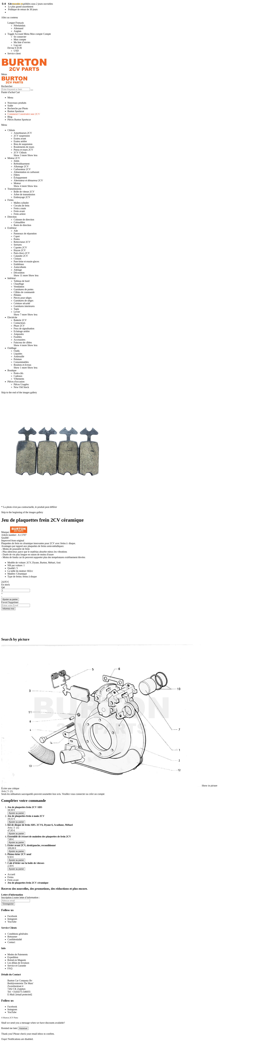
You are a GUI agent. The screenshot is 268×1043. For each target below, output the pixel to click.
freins (63, 543)
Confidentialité (14, 939)
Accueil (11, 874)
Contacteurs (19, 323)
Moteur (17, 183)
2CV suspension (22, 135)
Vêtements (19, 378)
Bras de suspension (23, 144)
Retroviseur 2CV (22, 242)
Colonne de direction (24, 219)
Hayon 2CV (20, 250)
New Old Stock (21, 387)
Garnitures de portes (23, 289)
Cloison (17, 258)
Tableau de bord (21, 281)
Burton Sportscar (15, 111)
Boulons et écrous (22, 364)
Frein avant (19, 211)
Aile (16, 230)
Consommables (21, 362)
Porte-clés (18, 373)
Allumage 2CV (21, 166)
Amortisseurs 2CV (23, 133)
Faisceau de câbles (23, 342)
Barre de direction (22, 225)
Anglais (17, 31)
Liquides (18, 353)
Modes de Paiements (17, 954)
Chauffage (19, 283)
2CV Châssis (20, 152)
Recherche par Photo (17, 108)
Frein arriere (20, 214)
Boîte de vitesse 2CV (24, 191)
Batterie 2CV (20, 320)
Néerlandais (19, 25)
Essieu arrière (20, 141)
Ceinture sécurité (22, 303)
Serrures (18, 244)
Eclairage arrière (22, 331)
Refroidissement (21, 163)
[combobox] (15, 89)
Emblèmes (19, 264)
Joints (16, 161)
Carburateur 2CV (22, 169)
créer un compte (97, 794)
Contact (11, 942)
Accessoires (19, 339)
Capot (17, 236)
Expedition (12, 957)
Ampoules (19, 334)
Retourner (12, 936)
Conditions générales (17, 933)
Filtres (17, 175)
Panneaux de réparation (25, 233)
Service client (14, 53)
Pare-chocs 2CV (22, 253)
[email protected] (24, 994)
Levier (17, 311)
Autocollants (20, 267)
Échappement (20, 177)
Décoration (19, 272)
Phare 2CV (19, 325)
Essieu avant (20, 138)
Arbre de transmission (24, 194)
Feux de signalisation (24, 328)
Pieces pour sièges (22, 297)
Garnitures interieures (24, 306)
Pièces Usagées (21, 384)
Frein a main (20, 208)
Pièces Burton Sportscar (19, 119)
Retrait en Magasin (16, 960)
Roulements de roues (24, 147)
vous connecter (77, 794)
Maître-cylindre (21, 202)
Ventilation (19, 286)
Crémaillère (19, 222)
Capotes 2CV (20, 247)
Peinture (18, 359)
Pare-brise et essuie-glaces (26, 261)
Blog (9, 116)
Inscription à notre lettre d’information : (20, 897)
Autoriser (23, 1028)
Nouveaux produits (16, 103)
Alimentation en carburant (26, 172)
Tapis (16, 309)
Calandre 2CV (21, 256)
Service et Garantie (16, 965)
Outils (17, 351)
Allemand (18, 28)
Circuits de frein (21, 205)
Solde (10, 105)
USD (16, 50)
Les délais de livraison (18, 963)
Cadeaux (18, 376)
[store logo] (24, 71)
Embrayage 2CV (22, 197)
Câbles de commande (24, 292)
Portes (17, 239)
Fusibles (18, 337)
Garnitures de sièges (23, 300)
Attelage (18, 270)
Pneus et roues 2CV (23, 149)
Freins (10, 877)
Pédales (17, 295)
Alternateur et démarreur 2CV (28, 180)
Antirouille (19, 356)
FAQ (9, 968)
